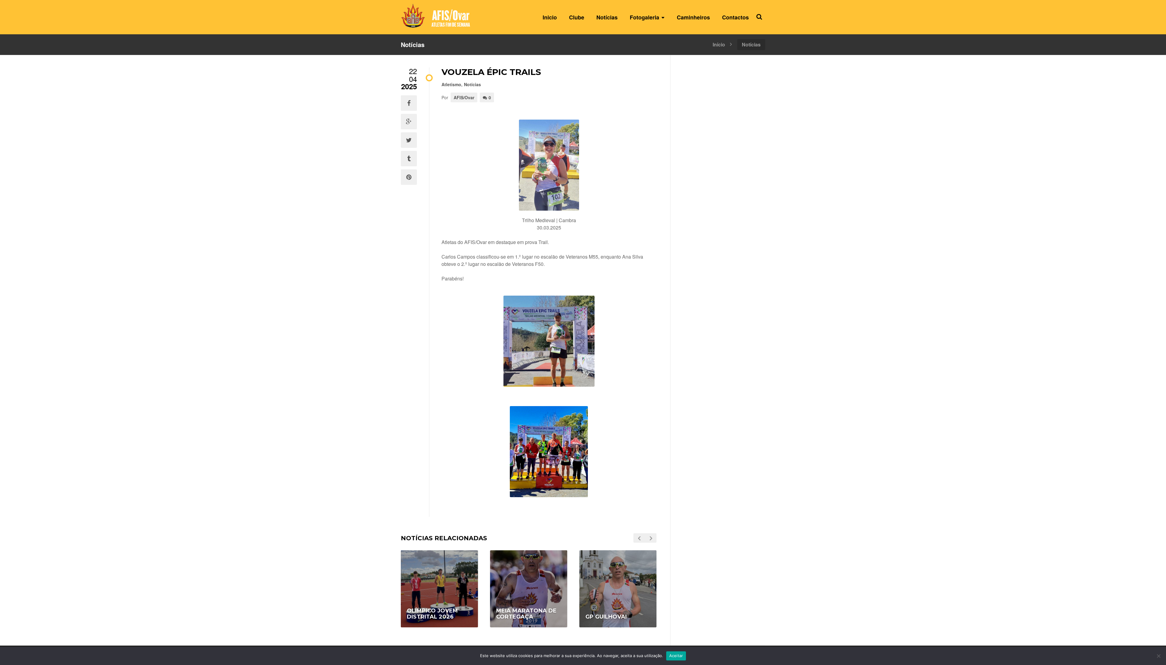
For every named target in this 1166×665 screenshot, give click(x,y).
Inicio (550, 17)
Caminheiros (693, 17)
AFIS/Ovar (464, 97)
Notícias (607, 17)
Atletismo (451, 84)
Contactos (735, 17)
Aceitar (676, 655)
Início (719, 44)
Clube (576, 17)
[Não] (1158, 656)
